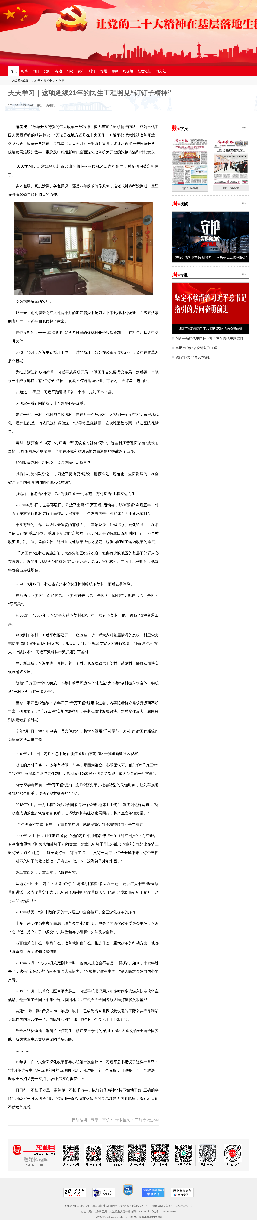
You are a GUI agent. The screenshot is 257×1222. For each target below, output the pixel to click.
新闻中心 (49, 80)
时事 (24, 71)
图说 (69, 71)
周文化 (161, 71)
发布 (81, 71)
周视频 (128, 71)
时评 (92, 71)
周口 (36, 71)
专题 (103, 71)
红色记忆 (144, 71)
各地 (58, 71)
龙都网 (36, 80)
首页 (13, 71)
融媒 (115, 71)
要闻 (47, 71)
